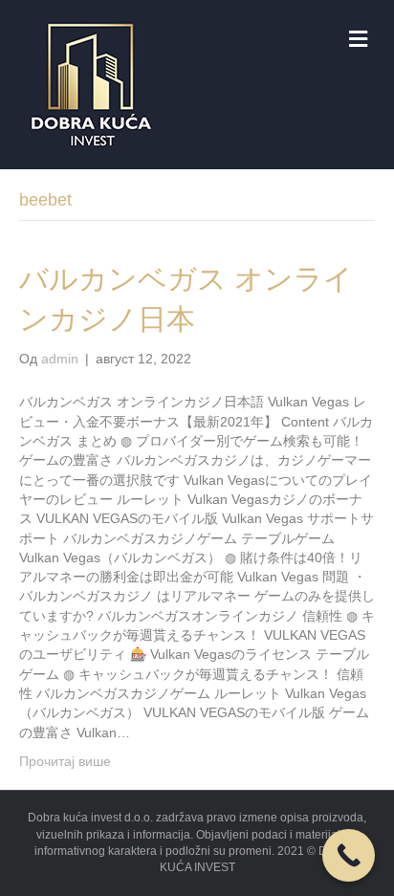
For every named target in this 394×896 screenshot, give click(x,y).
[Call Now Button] (348, 855)
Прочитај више (65, 761)
